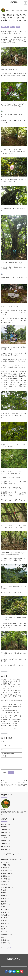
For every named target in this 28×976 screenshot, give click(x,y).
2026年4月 (4, 835)
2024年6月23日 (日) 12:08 (16, 700)
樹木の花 (4, 912)
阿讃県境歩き (5, 934)
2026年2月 (4, 840)
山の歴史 (4, 881)
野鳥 (2, 931)
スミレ (3, 862)
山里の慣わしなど (6, 887)
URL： (3, 749)
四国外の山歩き (5, 873)
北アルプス (4, 867)
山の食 (3, 884)
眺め (2, 920)
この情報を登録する (8, 753)
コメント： (4, 756)
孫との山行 (4, 879)
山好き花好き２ (14, 2)
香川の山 (4, 940)
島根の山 (4, 892)
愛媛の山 (4, 904)
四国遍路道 (4, 876)
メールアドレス (5, 745)
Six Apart (10, 947)
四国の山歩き (5, 26)
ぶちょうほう (7, 700)
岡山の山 (4, 890)
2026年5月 (4, 832)
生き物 (3, 917)
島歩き (3, 895)
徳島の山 (12, 26)
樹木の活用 (4, 909)
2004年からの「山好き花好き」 (10, 859)
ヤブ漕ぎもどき (5, 865)
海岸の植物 (4, 915)
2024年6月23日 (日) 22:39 (13, 728)
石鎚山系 (4, 923)
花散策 (18, 26)
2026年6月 (4, 829)
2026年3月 (4, 838)
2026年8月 (4, 824)
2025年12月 (4, 846)
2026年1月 (4, 843)
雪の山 (3, 937)
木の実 (3, 906)
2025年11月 (4, 849)
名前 (2, 741)
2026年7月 (4, 827)
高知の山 (4, 943)
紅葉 (2, 926)
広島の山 (4, 898)
